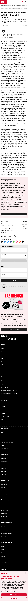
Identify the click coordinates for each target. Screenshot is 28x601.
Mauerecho (3, 468)
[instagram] (15, 339)
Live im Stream (4, 510)
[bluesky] (12, 339)
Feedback (3, 566)
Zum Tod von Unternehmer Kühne (9, 390)
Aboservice (3, 569)
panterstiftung (4, 445)
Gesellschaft (4, 355)
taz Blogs (3, 526)
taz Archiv (3, 536)
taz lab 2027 (4, 516)
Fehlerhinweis (10, 236)
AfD (2, 397)
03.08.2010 (25, 221)
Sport (2, 361)
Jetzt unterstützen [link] (14, 214)
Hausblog (3, 413)
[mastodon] (9, 339)
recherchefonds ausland (7, 442)
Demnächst (3, 504)
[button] (26, 2)
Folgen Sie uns (4, 339)
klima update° (4, 465)
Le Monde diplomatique (6, 533)
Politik (2, 348)
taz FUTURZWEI (4, 530)
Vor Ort (2, 507)
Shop (2, 553)
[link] (4, 5)
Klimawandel (4, 381)
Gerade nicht (21, 573)
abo (2, 432)
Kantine (2, 549)
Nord (2, 367)
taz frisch (3, 487)
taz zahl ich (3, 439)
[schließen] (26, 573)
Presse (2, 422)
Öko (2, 351)
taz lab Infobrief (4, 494)
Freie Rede (3, 471)
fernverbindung (4, 461)
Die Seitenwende (5, 416)
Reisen (2, 546)
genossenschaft (5, 436)
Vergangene (4, 513)
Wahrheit (3, 371)
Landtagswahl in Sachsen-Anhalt (9, 393)
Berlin (2, 364)
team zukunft (4, 484)
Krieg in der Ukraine (5, 387)
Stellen (2, 419)
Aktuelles (3, 410)
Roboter (3, 384)
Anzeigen (3, 556)
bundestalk (3, 458)
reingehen (3, 474)
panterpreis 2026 (5, 448)
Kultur (2, 358)
